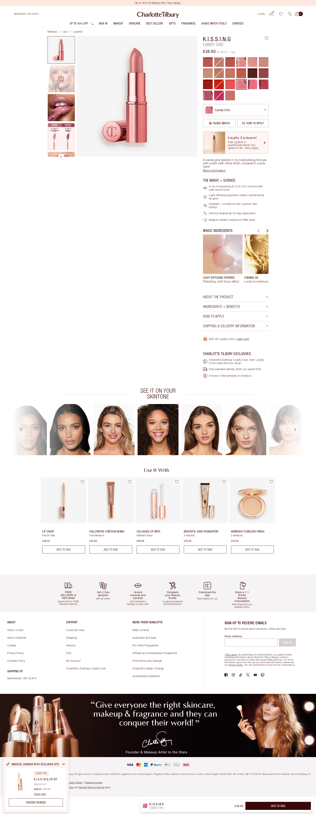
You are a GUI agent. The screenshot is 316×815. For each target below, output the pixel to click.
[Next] (267, 230)
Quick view (40, 794)
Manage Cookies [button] (93, 782)
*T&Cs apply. (231, 654)
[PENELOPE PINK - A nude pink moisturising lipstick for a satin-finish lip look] (263, 62)
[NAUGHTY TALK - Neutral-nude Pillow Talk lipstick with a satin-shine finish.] (230, 95)
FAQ (68, 653)
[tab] (61, 50)
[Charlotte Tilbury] (158, 14)
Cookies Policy (16, 660)
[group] (222, 260)
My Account (73, 660)
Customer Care (75, 630)
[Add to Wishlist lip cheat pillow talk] (82, 481)
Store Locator (15, 630)
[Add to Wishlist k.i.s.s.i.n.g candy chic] (266, 38)
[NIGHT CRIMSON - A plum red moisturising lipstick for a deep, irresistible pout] (252, 73)
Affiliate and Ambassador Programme (155, 653)
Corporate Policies (72, 782)
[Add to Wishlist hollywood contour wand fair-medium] (129, 481)
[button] (289, 14)
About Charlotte (16, 637)
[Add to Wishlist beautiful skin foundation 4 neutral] (224, 481)
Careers (11, 645)
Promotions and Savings (147, 660)
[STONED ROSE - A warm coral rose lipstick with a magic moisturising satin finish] (241, 73)
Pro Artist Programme (145, 645)
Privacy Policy (15, 653)
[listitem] (82, 24)
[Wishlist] (280, 14)
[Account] (271, 14)
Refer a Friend (141, 630)
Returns (71, 645)
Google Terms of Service (91, 787)
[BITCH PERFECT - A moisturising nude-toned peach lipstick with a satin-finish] (230, 73)
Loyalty (261, 13)
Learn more (242, 338)
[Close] (63, 764)
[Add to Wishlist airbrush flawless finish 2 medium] (271, 481)
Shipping (71, 637)
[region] (36, 784)
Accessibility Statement (146, 676)
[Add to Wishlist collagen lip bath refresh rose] (176, 481)
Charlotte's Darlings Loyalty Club (86, 668)
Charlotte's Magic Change (148, 668)
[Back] (258, 230)
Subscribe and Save (144, 637)
